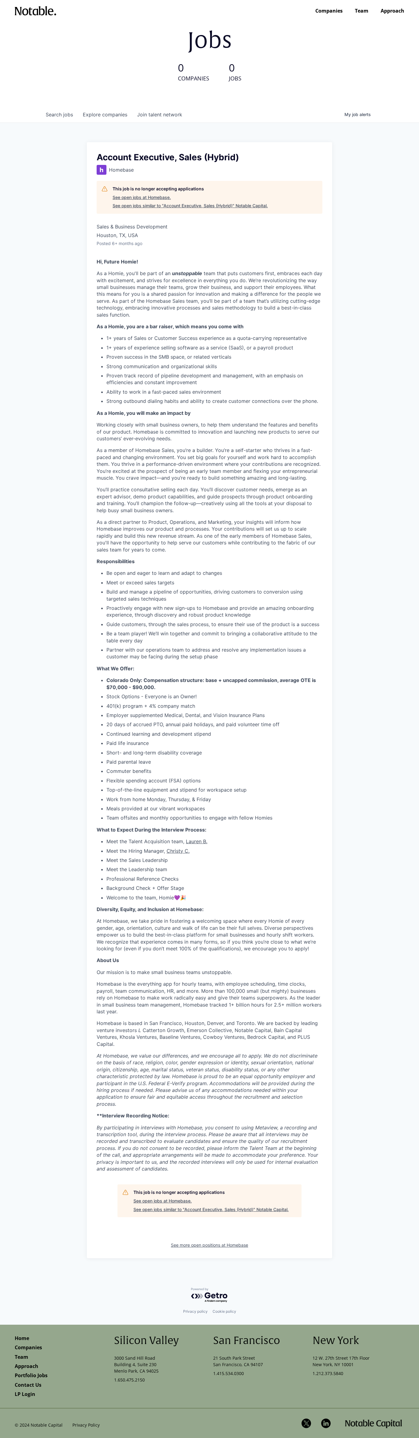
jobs (59, 114)
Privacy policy (195, 1311)
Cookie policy (224, 1311)
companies (105, 114)
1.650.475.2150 (129, 1380)
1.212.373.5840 (328, 1373)
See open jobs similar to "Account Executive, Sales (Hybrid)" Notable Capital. (190, 205)
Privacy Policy (86, 1425)
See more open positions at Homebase (209, 1245)
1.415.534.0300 (228, 1373)
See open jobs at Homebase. (142, 197)
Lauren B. (196, 841)
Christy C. (178, 851)
